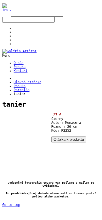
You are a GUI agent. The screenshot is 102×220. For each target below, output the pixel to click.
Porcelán (21, 90)
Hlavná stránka (27, 82)
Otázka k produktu (69, 139)
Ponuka (20, 86)
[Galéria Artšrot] (19, 51)
